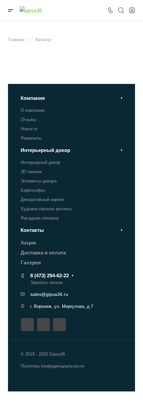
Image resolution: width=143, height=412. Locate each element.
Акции (28, 242)
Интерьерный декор (45, 150)
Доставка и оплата (43, 252)
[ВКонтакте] (27, 324)
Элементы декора (39, 180)
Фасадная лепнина (40, 218)
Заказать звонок (46, 282)
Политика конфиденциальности (52, 366)
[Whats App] (59, 324)
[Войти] (132, 10)
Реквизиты (31, 138)
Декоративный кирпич (42, 199)
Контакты (32, 230)
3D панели (31, 171)
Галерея (31, 262)
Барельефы (33, 190)
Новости (29, 128)
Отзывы (28, 119)
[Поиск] (121, 10)
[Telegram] (43, 324)
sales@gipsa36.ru (49, 294)
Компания (33, 98)
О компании (32, 110)
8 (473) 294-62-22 (49, 275)
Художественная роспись (46, 208)
